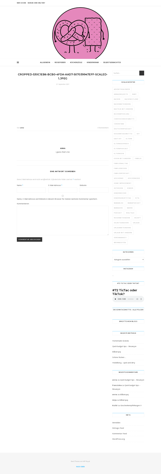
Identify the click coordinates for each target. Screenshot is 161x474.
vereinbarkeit (120, 237)
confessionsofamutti (124, 119)
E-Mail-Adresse (55, 185)
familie (138, 158)
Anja (114, 400)
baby (134, 94)
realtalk (130, 213)
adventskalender (122, 89)
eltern (129, 139)
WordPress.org (118, 439)
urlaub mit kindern (123, 232)
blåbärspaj (116, 351)
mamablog (118, 203)
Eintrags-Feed (118, 428)
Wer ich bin (21, 3)
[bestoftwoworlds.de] (80, 35)
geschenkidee (134, 178)
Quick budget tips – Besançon (124, 346)
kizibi (115, 405)
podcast (118, 213)
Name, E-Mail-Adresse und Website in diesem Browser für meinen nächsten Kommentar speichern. (57, 199)
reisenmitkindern (122, 218)
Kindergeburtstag (122, 198)
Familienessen (120, 168)
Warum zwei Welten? (36, 3)
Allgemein (45, 62)
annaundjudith (121, 94)
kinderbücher (120, 193)
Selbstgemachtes (112, 62)
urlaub (136, 223)
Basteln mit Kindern (123, 109)
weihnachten (120, 242)
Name (20, 185)
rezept (137, 218)
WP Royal (86, 461)
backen (117, 99)
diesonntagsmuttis (123, 134)
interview (118, 188)
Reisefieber (60, 62)
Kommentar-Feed (119, 433)
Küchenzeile (76, 62)
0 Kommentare (103, 128)
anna (22, 128)
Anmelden (116, 422)
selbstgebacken (121, 223)
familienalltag (121, 163)
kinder (130, 188)
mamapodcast (134, 203)
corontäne (119, 124)
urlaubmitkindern (122, 228)
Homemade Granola (120, 341)
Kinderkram (93, 62)
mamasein (118, 208)
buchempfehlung (121, 114)
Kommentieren (23, 203)
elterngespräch (121, 143)
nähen (130, 208)
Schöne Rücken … (119, 357)
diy (138, 134)
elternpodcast (121, 148)
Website (83, 185)
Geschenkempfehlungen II (131, 405)
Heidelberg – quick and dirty (123, 362)
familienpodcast (122, 173)
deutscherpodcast (123, 129)
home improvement (123, 183)
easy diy (118, 139)
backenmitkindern (122, 104)
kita (137, 198)
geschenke (119, 178)
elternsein (119, 153)
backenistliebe (131, 99)
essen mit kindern (122, 158)
